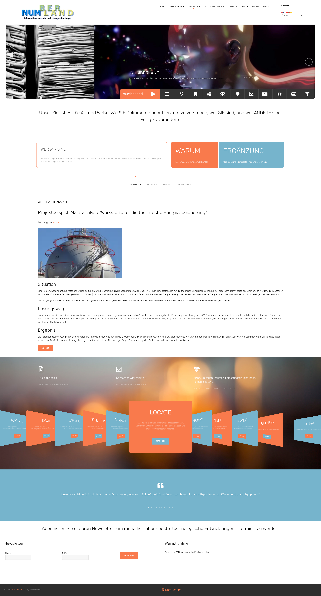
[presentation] (12, 62)
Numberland (17, 589)
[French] (284, 12)
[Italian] (289, 12)
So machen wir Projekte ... (131, 378)
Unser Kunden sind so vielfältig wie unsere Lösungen (215, 388)
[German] (287, 12)
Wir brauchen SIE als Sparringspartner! (131, 384)
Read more (18, 436)
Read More (248, 78)
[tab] (135, 177)
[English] (282, 12)
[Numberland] (48, 12)
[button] (148, 507)
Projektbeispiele (48, 378)
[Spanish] (291, 12)
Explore (57, 222)
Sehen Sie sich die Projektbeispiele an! (54, 384)
